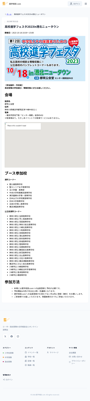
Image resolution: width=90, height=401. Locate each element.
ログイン (9, 379)
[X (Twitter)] (5, 336)
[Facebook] (11, 336)
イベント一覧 (33, 352)
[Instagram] (17, 336)
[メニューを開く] (85, 3)
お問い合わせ (77, 356)
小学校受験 (9, 353)
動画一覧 (31, 365)
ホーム (9, 14)
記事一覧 (31, 361)
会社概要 (72, 352)
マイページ (54, 352)
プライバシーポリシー (78, 362)
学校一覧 (31, 356)
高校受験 (8, 361)
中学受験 (8, 357)
